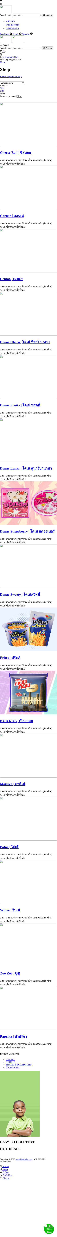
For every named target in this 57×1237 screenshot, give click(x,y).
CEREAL (10, 1059)
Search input (6, 15)
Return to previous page (11, 76)
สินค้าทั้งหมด (12, 24)
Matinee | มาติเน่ (12, 784)
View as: (4, 85)
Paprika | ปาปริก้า (13, 1036)
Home (3, 62)
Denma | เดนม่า (11, 279)
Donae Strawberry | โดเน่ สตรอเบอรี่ (27, 531)
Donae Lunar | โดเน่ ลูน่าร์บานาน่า (26, 468)
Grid (2, 88)
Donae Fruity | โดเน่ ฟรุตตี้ (20, 405)
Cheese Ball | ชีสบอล (15, 152)
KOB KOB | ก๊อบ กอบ (16, 721)
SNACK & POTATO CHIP (19, 1064)
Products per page (8, 96)
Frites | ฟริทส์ (10, 658)
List (2, 91)
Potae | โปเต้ (9, 847)
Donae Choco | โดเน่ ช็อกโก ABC (25, 342)
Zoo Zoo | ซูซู (10, 973)
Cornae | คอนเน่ (12, 216)
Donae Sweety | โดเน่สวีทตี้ (20, 594)
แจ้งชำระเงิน (12, 28)
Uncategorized (12, 1067)
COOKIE (10, 1062)
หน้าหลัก (10, 21)
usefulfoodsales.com (24, 1159)
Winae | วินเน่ (10, 910)
